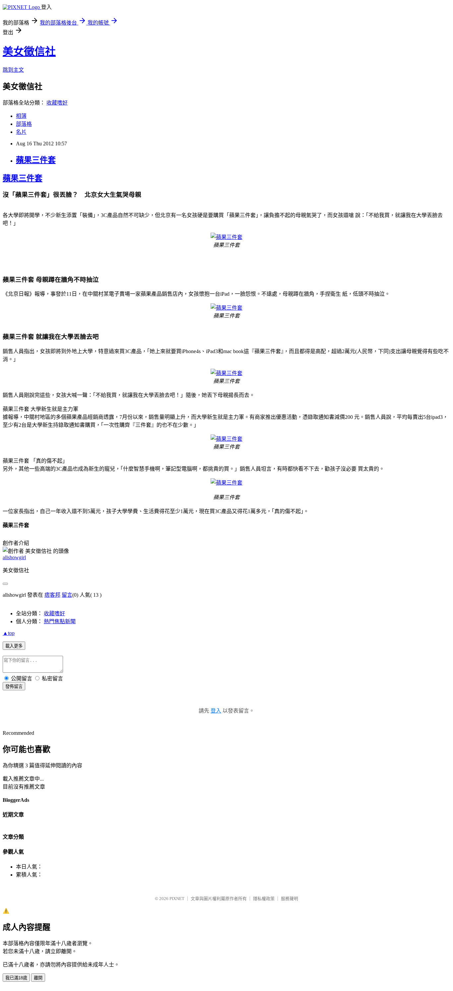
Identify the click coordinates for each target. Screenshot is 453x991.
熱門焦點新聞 (60, 621)
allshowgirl (14, 557)
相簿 (21, 116)
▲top (9, 633)
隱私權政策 (264, 898)
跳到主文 (13, 70)
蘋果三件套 (36, 160)
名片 (21, 132)
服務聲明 (289, 898)
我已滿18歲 (16, 977)
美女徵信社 (29, 51)
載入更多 (14, 646)
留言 (67, 595)
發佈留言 (14, 686)
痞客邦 (52, 595)
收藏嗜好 (57, 103)
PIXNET (176, 898)
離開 (38, 977)
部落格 (24, 124)
